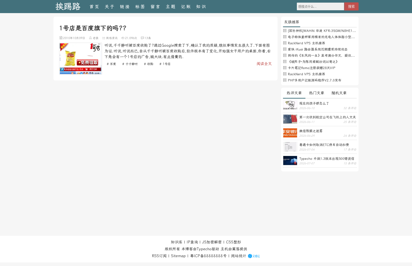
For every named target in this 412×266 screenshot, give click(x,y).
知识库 (176, 242)
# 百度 (111, 64)
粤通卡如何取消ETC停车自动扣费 (324, 145)
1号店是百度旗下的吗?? (92, 28)
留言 (155, 6)
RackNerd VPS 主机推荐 (306, 43)
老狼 (95, 38)
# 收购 (148, 64)
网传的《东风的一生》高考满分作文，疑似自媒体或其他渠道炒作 (336, 55)
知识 (201, 6)
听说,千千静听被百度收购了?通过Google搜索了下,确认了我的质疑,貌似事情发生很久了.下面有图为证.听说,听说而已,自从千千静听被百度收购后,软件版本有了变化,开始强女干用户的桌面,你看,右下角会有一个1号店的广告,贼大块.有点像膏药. (187, 51)
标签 (140, 6)
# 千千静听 (130, 64)
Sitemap (178, 256)
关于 (110, 6)
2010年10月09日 (74, 38)
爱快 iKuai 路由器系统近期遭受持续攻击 (318, 49)
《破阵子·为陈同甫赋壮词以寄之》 (313, 62)
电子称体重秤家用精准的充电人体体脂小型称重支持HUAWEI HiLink (338, 37)
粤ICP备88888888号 (208, 256)
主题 (171, 6)
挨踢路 (67, 6)
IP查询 (192, 242)
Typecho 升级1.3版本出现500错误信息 (326, 159)
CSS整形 (233, 242)
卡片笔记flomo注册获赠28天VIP (311, 68)
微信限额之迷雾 (311, 131)
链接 (125, 6)
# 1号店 (165, 64)
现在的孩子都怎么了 (314, 103)
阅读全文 (264, 63)
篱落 (236, 249)
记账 (186, 6)
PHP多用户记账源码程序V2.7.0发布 (314, 80)
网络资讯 (112, 38)
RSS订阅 (159, 256)
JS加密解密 (212, 242)
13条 (148, 38)
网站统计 (238, 256)
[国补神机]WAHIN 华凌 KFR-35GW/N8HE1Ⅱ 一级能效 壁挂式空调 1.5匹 (343, 31)
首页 (94, 6)
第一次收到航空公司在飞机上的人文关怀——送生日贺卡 (327, 117)
